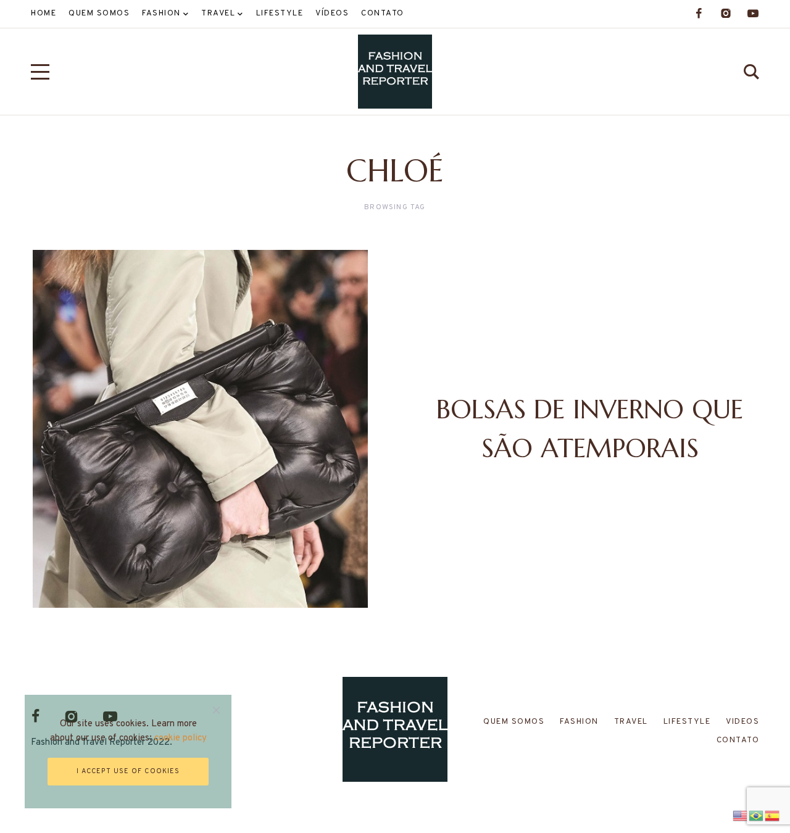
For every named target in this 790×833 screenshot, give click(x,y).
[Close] (216, 710)
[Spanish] (773, 814)
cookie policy (180, 738)
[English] (741, 814)
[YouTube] (753, 13)
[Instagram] (725, 13)
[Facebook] (698, 13)
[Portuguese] (757, 814)
